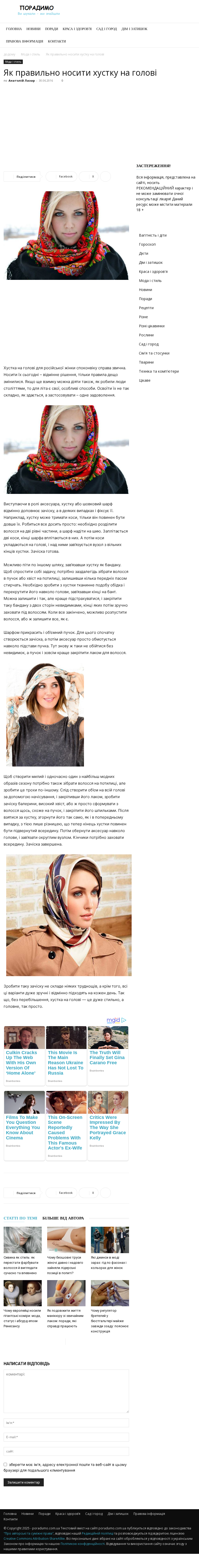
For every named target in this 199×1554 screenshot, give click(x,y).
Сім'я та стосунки (154, 353)
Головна (14, 29)
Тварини (146, 362)
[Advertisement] (99, 123)
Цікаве (145, 380)
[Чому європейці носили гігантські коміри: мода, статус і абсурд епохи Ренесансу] (23, 1293)
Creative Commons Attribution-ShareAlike (34, 1538)
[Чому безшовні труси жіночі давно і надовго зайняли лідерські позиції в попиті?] (66, 1240)
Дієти (143, 253)
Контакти (57, 41)
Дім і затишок (134, 29)
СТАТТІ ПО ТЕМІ (20, 1218)
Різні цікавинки (152, 325)
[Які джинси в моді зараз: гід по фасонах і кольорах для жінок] (110, 1240)
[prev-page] (61, 1341)
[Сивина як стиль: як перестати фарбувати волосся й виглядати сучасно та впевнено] (23, 1240)
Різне (143, 316)
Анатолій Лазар (22, 80)
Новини (33, 29)
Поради (51, 29)
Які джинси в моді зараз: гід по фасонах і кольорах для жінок (108, 1262)
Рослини (146, 334)
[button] (189, 29)
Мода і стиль (30, 54)
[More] (105, 176)
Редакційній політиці (97, 1533)
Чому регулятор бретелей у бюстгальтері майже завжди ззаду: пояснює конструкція (110, 1321)
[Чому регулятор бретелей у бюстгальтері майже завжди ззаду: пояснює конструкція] (110, 1293)
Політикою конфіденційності (83, 1544)
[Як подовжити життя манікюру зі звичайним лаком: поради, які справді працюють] (66, 1293)
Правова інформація (24, 41)
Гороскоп (147, 244)
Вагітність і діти (153, 235)
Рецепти (146, 307)
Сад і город (106, 29)
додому (9, 54)
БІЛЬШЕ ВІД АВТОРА (63, 1218)
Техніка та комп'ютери (159, 371)
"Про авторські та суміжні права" (29, 1533)
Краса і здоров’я (77, 29)
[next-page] (69, 1341)
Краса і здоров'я (153, 271)
